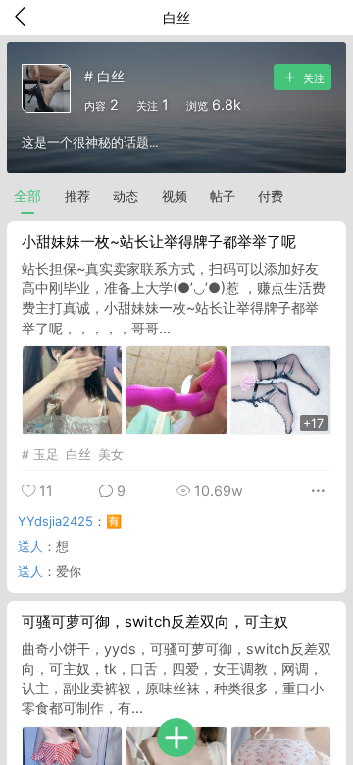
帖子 (222, 196)
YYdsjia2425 (55, 521)
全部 (27, 195)
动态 (125, 196)
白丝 (78, 454)
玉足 (46, 454)
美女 (111, 454)
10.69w (216, 491)
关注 (312, 79)
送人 (30, 546)
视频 (174, 196)
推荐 (77, 196)
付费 (270, 196)
